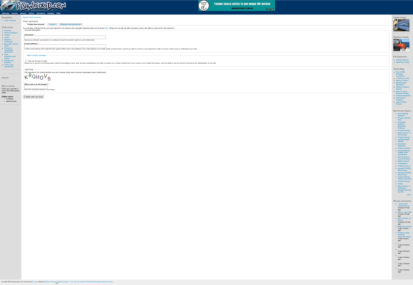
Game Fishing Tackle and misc (404, 178)
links (58, 13)
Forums (7, 30)
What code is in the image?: (36, 84)
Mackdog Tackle (403, 62)
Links (6, 37)
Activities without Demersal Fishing (402, 125)
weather (50, 13)
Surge (400, 184)
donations (40, 13)
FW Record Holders (9, 61)
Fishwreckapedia (403, 96)
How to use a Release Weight (402, 92)
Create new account (35, 24)
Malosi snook (403, 161)
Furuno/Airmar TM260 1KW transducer (404, 152)
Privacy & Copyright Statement (8, 50)
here (106, 28)
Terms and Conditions (9, 66)
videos (31, 13)
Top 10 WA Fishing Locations (400, 74)
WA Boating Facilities (401, 84)
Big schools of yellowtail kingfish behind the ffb (404, 189)
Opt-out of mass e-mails (37, 61)
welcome (5, 13)
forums (15, 13)
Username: (29, 35)
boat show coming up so (404, 205)
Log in (52, 24)
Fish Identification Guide (10, 56)
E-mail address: (31, 44)
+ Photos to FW (402, 78)
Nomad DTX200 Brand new (404, 169)
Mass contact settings (36, 55)
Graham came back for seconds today (404, 235)
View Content (10, 20)
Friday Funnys (404, 130)
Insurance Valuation (402, 145)
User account (35, 17)
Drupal (35, 282)
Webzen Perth (49, 282)
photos (23, 13)
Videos (7, 35)
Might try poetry (404, 226)
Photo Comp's (402, 80)
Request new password (70, 24)
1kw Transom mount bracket (404, 158)
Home (25, 17)
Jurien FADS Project (401, 103)
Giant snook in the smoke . (404, 134)
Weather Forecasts (8, 41)
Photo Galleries (10, 33)
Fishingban (403, 163)
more (409, 195)
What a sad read (404, 212)
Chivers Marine (402, 60)
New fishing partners (403, 115)
